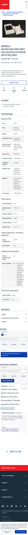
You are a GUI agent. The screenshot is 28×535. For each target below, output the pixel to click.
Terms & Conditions (7, 520)
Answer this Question (8, 408)
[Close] (26, 524)
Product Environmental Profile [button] (9, 318)
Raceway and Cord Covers (11, 13)
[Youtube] (25, 506)
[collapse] (25, 475)
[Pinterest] (16, 506)
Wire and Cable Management (14, 12)
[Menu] (26, 2)
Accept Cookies (20, 532)
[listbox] (14, 29)
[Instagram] (7, 506)
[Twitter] (21, 506)
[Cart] (26, 5)
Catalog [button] (3, 314)
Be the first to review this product (11, 355)
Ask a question (7, 380)
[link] (4, 332)
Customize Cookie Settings (7, 531)
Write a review (17, 62)
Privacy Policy (6, 517)
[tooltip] (4, 335)
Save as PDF (14, 91)
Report (15, 430)
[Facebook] (3, 506)
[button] (26, 18)
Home (2, 12)
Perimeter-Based (8, 15)
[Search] (26, 8)
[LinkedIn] (12, 506)
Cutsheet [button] (3, 321)
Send (3, 90)
